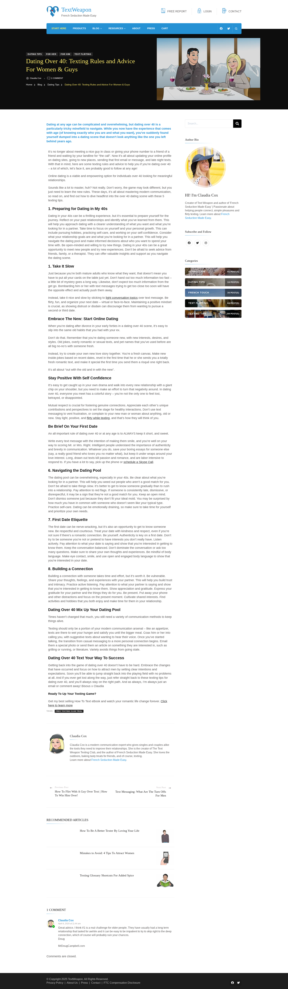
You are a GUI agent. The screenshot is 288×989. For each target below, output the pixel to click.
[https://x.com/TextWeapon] (197, 243)
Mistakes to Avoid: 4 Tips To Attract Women (107, 853)
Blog (95, 28)
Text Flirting (82, 54)
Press (151, 28)
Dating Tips (35, 54)
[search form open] (236, 28)
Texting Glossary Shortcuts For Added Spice (107, 875)
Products (79, 28)
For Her (51, 54)
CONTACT (235, 11)
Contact (95, 982)
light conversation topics (122, 297)
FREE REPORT (177, 11)
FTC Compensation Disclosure (122, 982)
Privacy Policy (54, 982)
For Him (65, 54)
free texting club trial (69, 711)
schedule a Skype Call (138, 462)
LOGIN (208, 11)
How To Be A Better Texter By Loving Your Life (109, 830)
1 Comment (57, 78)
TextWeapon (76, 9)
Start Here (59, 28)
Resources (115, 28)
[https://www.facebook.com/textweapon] (189, 243)
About (136, 28)
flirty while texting (98, 418)
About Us (72, 982)
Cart (165, 28)
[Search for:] (209, 123)
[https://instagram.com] (205, 243)
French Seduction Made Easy (108, 759)
